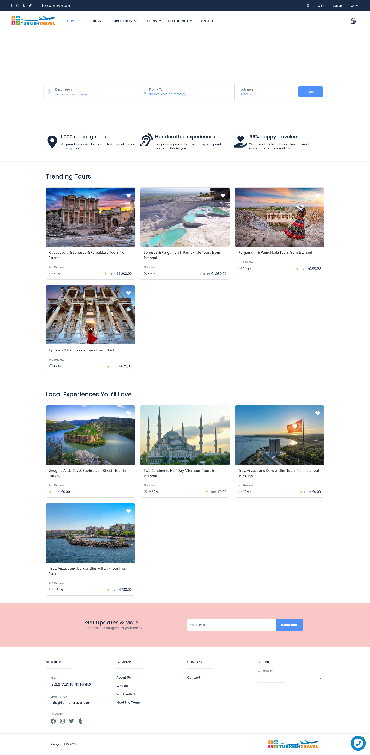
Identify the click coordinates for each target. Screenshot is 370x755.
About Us (123, 677)
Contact (206, 21)
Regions (150, 21)
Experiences (122, 21)
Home (71, 21)
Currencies (265, 671)
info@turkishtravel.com (56, 5)
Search (311, 92)
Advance (247, 89)
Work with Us (126, 694)
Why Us (122, 686)
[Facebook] (53, 721)
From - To (155, 89)
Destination (63, 89)
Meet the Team (128, 702)
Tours (96, 21)
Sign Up (337, 5)
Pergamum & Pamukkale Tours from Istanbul (275, 252)
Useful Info (178, 21)
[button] (353, 21)
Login (321, 5)
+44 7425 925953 (71, 684)
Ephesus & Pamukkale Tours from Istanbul (83, 350)
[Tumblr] (80, 721)
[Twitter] (71, 721)
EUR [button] (353, 5)
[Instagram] (62, 721)
